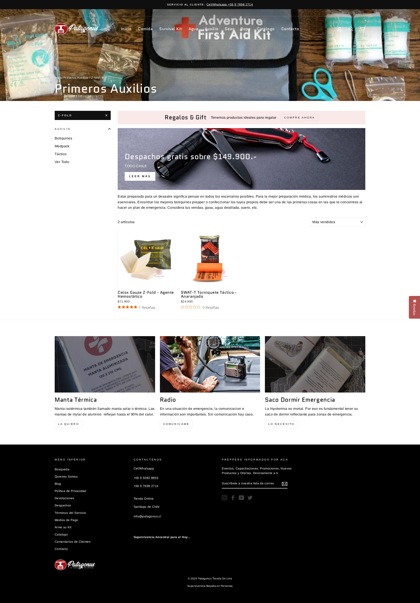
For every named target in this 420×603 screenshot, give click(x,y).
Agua (193, 29)
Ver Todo (62, 162)
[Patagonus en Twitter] (250, 497)
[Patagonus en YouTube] (241, 497)
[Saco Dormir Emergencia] (315, 364)
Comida (145, 29)
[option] (210, 4)
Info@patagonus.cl (147, 516)
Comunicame (176, 424)
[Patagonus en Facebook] (233, 497)
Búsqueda (62, 469)
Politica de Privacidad (70, 491)
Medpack (62, 146)
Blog (58, 483)
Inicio (126, 29)
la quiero (68, 424)
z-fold (65, 115)
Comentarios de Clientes (73, 541)
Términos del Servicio (70, 512)
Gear (229, 29)
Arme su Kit (63, 527)
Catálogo (266, 29)
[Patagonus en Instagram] (224, 497)
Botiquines (63, 138)
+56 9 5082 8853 (146, 478)
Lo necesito (281, 424)
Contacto (290, 29)
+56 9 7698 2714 (146, 486)
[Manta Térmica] (105, 364)
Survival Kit (170, 29)
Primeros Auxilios (75, 77)
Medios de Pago (66, 520)
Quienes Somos (66, 476)
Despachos (63, 505)
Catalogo (61, 534)
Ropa (245, 29)
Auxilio (211, 29)
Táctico (61, 154)
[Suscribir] (284, 484)
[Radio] (210, 364)
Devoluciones (64, 498)
